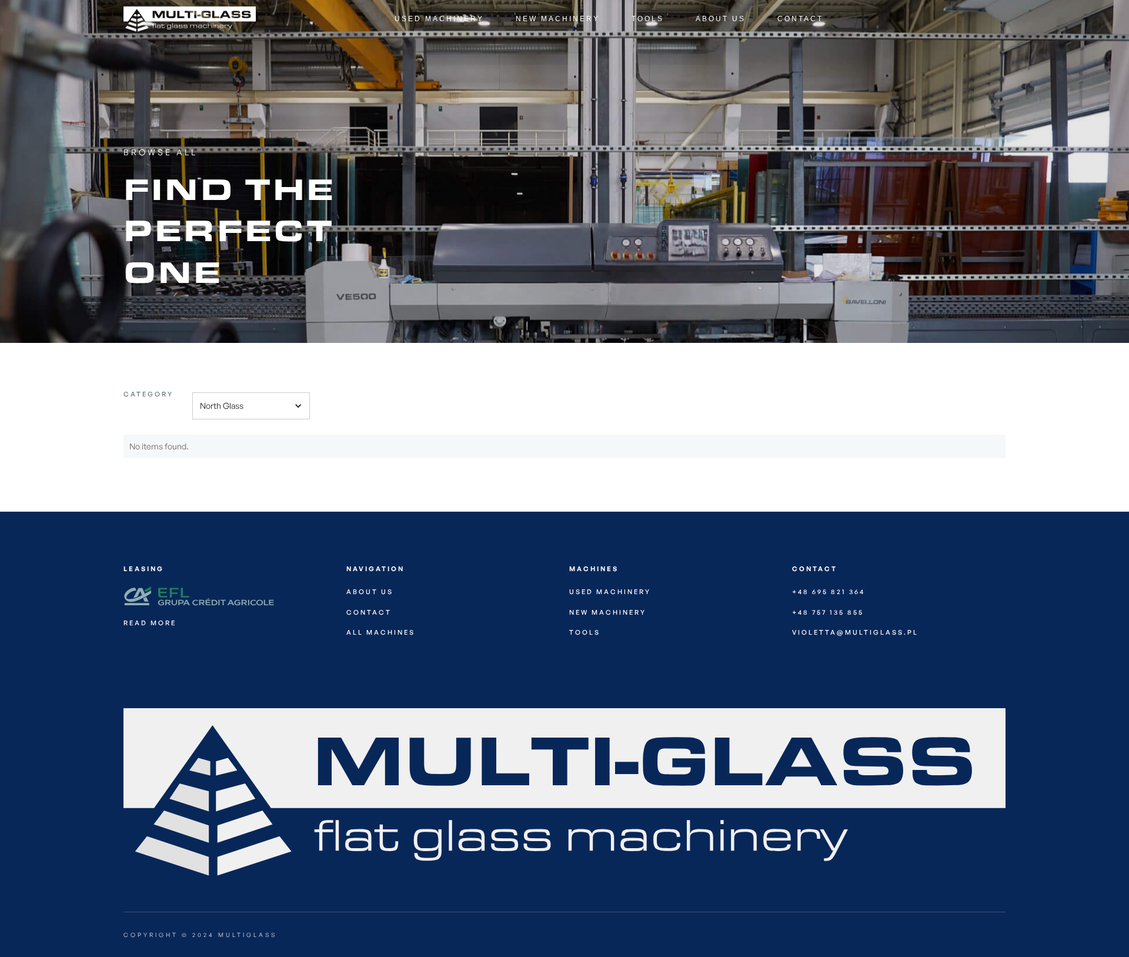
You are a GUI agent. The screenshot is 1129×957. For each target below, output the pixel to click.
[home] (167, 19)
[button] (251, 405)
